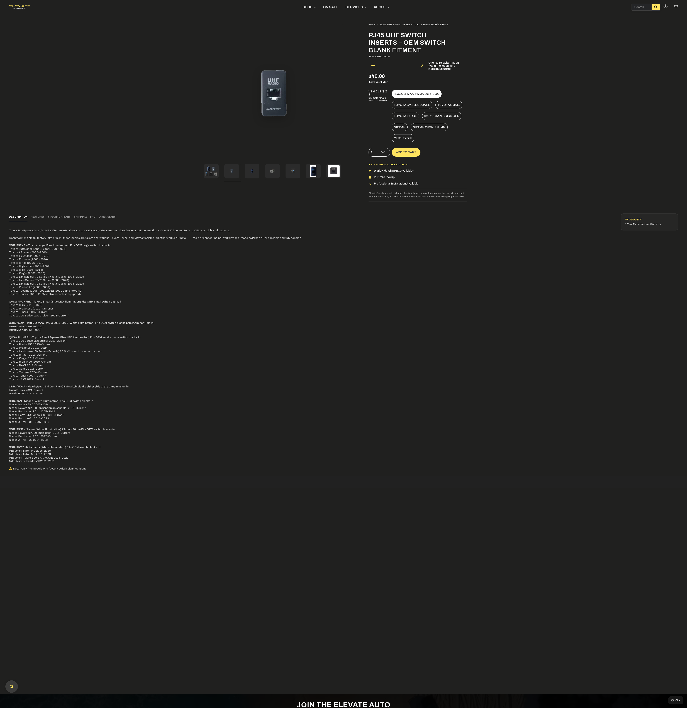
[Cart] (676, 7)
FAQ (93, 216)
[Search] (656, 7)
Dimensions (107, 216)
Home (372, 24)
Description (18, 216)
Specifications (59, 216)
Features (38, 216)
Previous (204, 93)
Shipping (80, 216)
